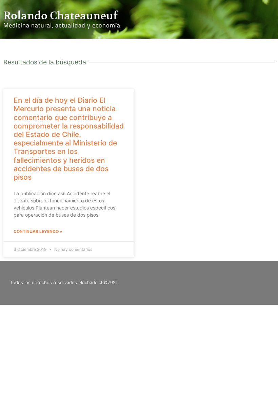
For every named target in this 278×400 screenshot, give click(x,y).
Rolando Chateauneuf (60, 15)
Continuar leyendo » (38, 231)
